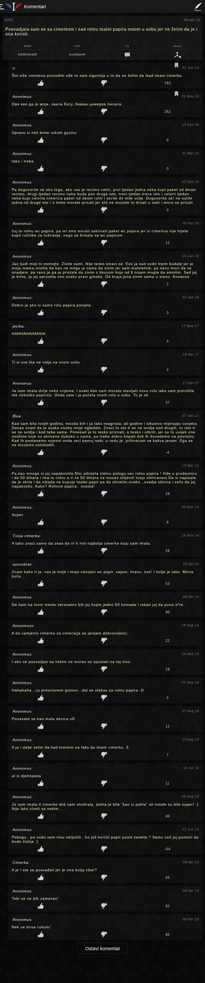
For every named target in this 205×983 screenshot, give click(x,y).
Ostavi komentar (102, 948)
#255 (9, 20)
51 (127, 46)
